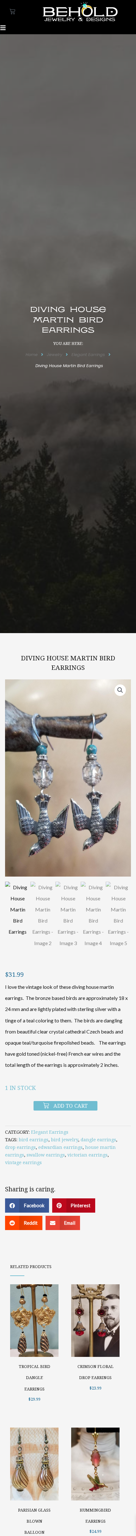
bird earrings (33, 1140)
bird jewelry (64, 1140)
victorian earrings (87, 1155)
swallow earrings (46, 1155)
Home (32, 354)
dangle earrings (98, 1140)
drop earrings (20, 1147)
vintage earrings (23, 1162)
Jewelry (54, 354)
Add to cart (70, 1105)
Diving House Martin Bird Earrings (68, 662)
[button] (120, 690)
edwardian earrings (60, 1147)
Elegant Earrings (88, 354)
